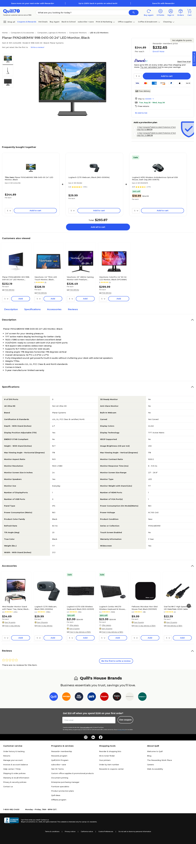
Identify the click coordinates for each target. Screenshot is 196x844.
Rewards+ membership (61, 751)
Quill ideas (55, 795)
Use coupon (125, 720)
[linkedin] (93, 737)
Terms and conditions (85, 727)
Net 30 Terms (57, 769)
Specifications (32, 309)
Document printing (59, 778)
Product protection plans (62, 791)
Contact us (8, 786)
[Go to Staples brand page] (104, 697)
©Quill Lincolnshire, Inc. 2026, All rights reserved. (39, 822)
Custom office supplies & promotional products (72, 773)
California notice (87, 831)
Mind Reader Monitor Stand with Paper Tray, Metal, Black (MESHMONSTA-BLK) (15, 607)
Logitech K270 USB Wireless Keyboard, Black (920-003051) (80, 607)
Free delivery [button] (9, 290)
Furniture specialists (60, 786)
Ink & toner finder (107, 756)
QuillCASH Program (59, 760)
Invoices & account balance (15, 764)
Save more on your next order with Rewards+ (32, 3)
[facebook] (101, 737)
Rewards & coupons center (111, 769)
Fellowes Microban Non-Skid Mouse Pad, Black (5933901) (144, 607)
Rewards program (59, 756)
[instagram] (86, 737)
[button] (134, 12)
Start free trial (184, 61)
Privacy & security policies (14, 782)
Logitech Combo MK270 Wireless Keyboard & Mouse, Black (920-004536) (112, 607)
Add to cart (167, 76)
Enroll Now (158, 51)
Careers (150, 764)
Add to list (142, 113)
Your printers (105, 760)
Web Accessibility (155, 769)
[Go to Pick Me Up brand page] (79, 697)
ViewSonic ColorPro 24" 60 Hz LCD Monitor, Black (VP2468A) (113, 278)
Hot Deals (43, 22)
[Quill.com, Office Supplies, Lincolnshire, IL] (11, 821)
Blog (149, 756)
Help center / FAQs (12, 769)
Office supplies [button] (125, 22)
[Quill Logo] (11, 11)
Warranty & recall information (16, 778)
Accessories (54, 309)
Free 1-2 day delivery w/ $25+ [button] (80, 632)
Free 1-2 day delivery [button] (12, 626)
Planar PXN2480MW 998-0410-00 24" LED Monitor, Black (29, 178)
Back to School (69, 22)
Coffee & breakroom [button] (147, 22)
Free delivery (144, 91)
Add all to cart (98, 227)
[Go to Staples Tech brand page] (117, 697)
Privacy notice (70, 831)
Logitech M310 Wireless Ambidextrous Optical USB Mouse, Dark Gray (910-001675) (155, 178)
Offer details (74, 625)
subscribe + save (86, 22)
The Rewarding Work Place (159, 760)
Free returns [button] (143, 106)
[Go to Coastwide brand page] (66, 697)
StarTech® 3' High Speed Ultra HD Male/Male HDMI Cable (177, 607)
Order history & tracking (14, 751)
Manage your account (13, 760)
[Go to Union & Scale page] (129, 697)
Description (11, 309)
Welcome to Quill (155, 751)
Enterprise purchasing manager (65, 782)
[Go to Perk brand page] (91, 697)
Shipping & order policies (14, 773)
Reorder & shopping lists (110, 751)
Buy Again (54, 22)
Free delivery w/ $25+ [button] (174, 626)
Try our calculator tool (150, 67)
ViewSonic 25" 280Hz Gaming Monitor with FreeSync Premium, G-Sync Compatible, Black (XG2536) (80, 278)
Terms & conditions (52, 831)
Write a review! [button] (37, 47)
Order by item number (109, 764)
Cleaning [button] (167, 22)
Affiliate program (58, 800)
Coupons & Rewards (26, 22)
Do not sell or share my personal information (135, 831)
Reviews (73, 309)
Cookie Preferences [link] (105, 831)
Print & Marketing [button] (104, 22)
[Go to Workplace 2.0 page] (142, 697)
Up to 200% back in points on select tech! (98, 3)
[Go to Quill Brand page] (53, 697)
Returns (6, 756)
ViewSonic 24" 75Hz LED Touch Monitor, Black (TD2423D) (46, 278)
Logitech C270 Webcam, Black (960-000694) (88, 177)
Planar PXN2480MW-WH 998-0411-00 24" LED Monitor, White (16, 278)
